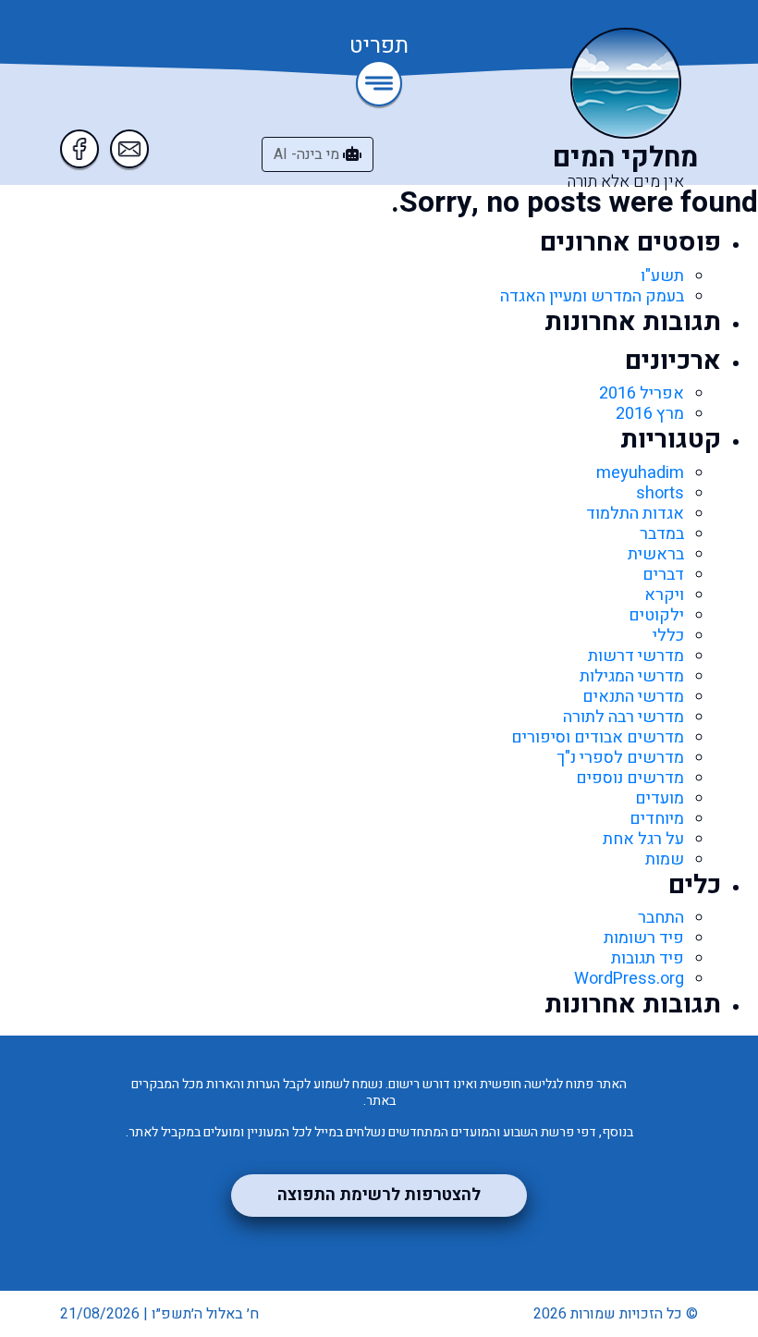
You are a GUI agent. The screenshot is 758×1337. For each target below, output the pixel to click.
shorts (660, 493)
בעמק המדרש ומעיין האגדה (592, 296)
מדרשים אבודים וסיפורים (597, 737)
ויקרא (664, 595)
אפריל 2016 (641, 393)
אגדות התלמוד (635, 513)
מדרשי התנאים (633, 696)
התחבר (661, 917)
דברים (663, 574)
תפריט (379, 47)
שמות (664, 859)
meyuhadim (640, 472)
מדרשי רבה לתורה (623, 717)
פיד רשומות (644, 938)
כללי (668, 635)
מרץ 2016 (650, 413)
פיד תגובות (647, 958)
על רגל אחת (643, 839)
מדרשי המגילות (632, 676)
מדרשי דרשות (636, 656)
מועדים (659, 798)
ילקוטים (656, 615)
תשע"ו (662, 276)
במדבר (662, 533)
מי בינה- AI (308, 154)
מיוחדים (657, 818)
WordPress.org (629, 978)
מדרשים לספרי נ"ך (620, 757)
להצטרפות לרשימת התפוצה (379, 1195)
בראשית (656, 554)
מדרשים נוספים (630, 778)
